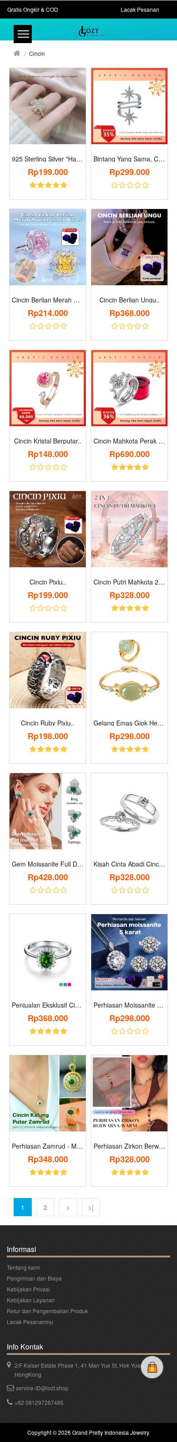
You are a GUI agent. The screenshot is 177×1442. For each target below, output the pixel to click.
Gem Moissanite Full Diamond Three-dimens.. (48, 864)
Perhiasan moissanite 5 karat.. (129, 1005)
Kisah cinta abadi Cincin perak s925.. (129, 864)
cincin (37, 53)
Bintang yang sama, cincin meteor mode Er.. (129, 159)
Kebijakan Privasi (28, 1289)
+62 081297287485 (39, 1402)
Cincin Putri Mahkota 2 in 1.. (129, 582)
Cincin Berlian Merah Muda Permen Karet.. (48, 300)
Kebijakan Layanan (31, 1300)
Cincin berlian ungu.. (129, 300)
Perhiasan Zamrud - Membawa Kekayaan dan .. (48, 1146)
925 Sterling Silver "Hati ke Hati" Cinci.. (48, 159)
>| (90, 1207)
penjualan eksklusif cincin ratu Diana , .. (48, 1005)
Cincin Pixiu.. (48, 582)
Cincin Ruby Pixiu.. (47, 723)
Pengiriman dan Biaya (34, 1278)
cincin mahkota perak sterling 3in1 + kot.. (129, 441)
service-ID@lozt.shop (42, 1388)
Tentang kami (23, 1267)
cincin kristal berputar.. (47, 441)
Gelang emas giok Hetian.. (129, 723)
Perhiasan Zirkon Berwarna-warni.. (129, 1146)
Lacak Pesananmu (30, 1321)
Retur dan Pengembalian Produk (47, 1311)
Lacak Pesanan (140, 9)
